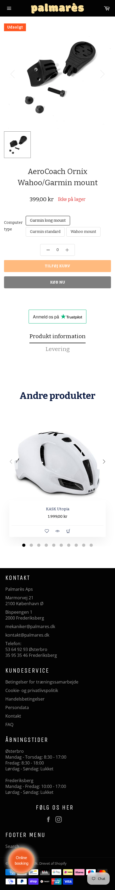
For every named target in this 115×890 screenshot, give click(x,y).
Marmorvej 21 (19, 598)
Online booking (21, 860)
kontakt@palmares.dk (27, 635)
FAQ (9, 724)
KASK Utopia (57, 509)
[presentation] (11, 462)
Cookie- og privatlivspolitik (31, 690)
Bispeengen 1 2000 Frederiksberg (24, 615)
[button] (24, 546)
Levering (57, 349)
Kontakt (13, 716)
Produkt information (57, 336)
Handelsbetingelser (25, 699)
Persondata (17, 707)
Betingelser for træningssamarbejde (41, 682)
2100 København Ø (24, 603)
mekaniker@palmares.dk (30, 626)
